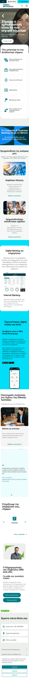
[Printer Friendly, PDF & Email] (5, 611)
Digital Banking (24, 1)
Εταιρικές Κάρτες (14, 522)
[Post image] (14, 416)
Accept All (14, 667)
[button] (3, 2)
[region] (14, 667)
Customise (14, 671)
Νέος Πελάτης (13, 1)
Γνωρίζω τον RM (7, 41)
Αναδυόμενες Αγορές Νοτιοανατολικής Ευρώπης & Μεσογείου (13, 431)
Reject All (14, 675)
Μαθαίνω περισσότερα (14, 195)
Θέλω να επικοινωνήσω (12, 595)
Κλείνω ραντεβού (12, 600)
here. (11, 662)
